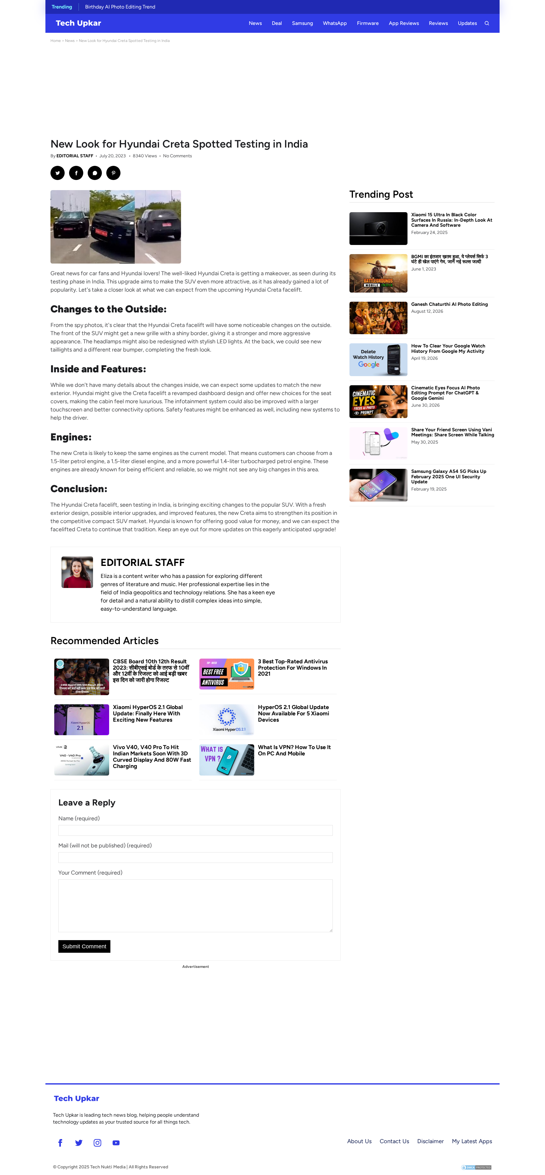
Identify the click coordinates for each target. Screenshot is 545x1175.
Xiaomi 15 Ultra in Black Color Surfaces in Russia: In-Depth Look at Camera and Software (451, 220)
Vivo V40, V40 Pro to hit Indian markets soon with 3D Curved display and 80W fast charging (152, 756)
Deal (277, 23)
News (255, 23)
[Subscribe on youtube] (116, 1143)
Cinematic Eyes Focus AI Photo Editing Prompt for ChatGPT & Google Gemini (445, 393)
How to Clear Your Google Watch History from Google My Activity (448, 348)
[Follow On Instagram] (97, 1143)
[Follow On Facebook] (60, 1143)
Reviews (438, 23)
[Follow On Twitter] (79, 1143)
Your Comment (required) (90, 872)
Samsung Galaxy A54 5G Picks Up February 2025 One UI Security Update (448, 476)
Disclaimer (430, 1141)
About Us (359, 1141)
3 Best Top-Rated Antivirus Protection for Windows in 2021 (293, 668)
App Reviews (404, 23)
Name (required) (79, 818)
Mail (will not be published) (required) (105, 845)
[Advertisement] (272, 91)
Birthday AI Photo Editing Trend (120, 7)
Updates (467, 23)
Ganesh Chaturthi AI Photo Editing (449, 304)
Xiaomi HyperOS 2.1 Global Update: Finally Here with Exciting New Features (148, 713)
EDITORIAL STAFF (74, 156)
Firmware (368, 23)
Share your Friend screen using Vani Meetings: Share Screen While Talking (452, 432)
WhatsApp (335, 23)
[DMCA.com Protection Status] (476, 1167)
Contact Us (394, 1141)
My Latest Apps (472, 1141)
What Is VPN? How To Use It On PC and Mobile (294, 750)
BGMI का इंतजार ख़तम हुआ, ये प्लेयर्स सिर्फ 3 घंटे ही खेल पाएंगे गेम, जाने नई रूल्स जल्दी (449, 259)
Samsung (302, 23)
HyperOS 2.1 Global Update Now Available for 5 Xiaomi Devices (293, 713)
